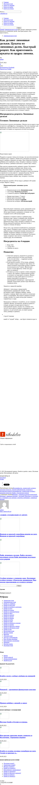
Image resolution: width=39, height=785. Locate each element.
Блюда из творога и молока (12, 623)
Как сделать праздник (10, 639)
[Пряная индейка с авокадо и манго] (4, 699)
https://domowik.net (5, 511)
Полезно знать (8, 644)
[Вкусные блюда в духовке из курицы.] (4, 718)
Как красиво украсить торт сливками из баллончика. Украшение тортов (16, 736)
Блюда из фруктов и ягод (11, 628)
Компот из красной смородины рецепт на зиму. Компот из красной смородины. (18, 535)
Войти (6, 655)
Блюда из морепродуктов (11, 612)
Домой (2, 29)
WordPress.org (8, 660)
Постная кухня (8, 4)
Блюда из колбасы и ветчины (12, 607)
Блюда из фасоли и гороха (12, 626)
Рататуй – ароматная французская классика (18, 689)
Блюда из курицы (9, 610)
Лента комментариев (10, 659)
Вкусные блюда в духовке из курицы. (14, 722)
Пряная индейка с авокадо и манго (13, 703)
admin (2, 59)
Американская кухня (11, 29)
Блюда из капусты (9, 605)
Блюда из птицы (9, 8)
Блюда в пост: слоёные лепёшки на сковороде (17, 676)
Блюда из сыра (8, 621)
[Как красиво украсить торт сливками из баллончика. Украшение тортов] (4, 732)
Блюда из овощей (9, 5)
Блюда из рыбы (8, 7)
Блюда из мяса (8, 613)
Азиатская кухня (9, 600)
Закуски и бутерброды (11, 637)
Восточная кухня (9, 631)
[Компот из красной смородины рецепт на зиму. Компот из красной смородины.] (10, 530)
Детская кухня (8, 636)
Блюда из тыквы (9, 624)
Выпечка (6, 634)
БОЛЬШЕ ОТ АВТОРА (19, 515)
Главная (6, 2)
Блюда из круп (8, 608)
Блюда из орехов (9, 616)
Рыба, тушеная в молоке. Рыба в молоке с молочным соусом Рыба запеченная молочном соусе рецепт (18, 557)
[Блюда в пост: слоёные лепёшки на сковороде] (4, 672)
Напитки (6, 642)
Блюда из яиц (8, 629)
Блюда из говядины (9, 603)
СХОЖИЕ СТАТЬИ (6, 515)
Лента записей (8, 657)
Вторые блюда (8, 632)
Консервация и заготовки (11, 640)
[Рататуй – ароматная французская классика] (4, 686)
